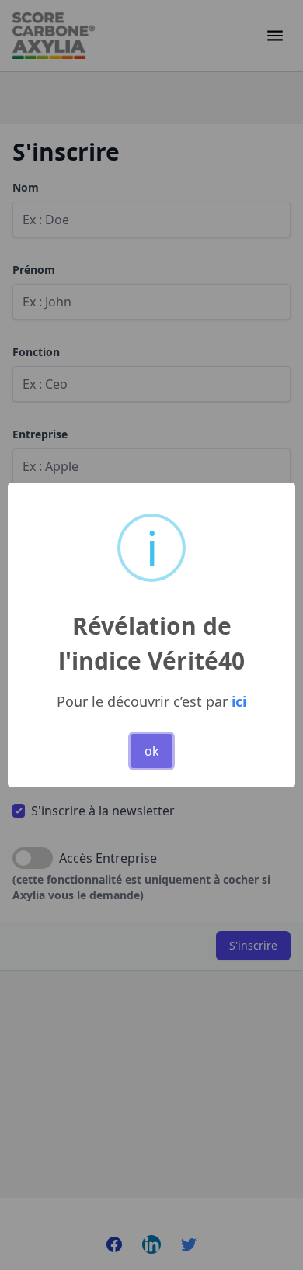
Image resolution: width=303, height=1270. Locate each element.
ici (239, 701)
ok (152, 751)
